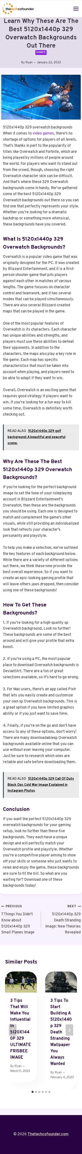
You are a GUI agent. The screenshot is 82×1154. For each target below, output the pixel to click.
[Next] (69, 1030)
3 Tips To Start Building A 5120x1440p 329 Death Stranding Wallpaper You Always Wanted (61, 1032)
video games (43, 133)
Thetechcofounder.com (48, 1134)
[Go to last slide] (12, 1030)
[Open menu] (76, 8)
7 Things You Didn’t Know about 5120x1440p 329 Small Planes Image (17, 920)
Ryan (29, 63)
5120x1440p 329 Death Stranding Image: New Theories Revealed (63, 920)
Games (41, 52)
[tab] (33, 1092)
